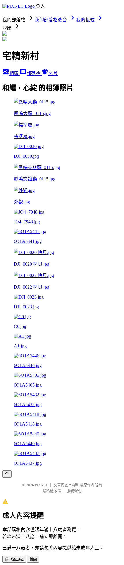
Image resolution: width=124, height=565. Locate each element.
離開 (33, 559)
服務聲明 (74, 491)
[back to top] (7, 474)
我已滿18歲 (14, 559)
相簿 (14, 73)
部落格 (34, 73)
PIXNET (41, 485)
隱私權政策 (51, 491)
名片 (53, 73)
